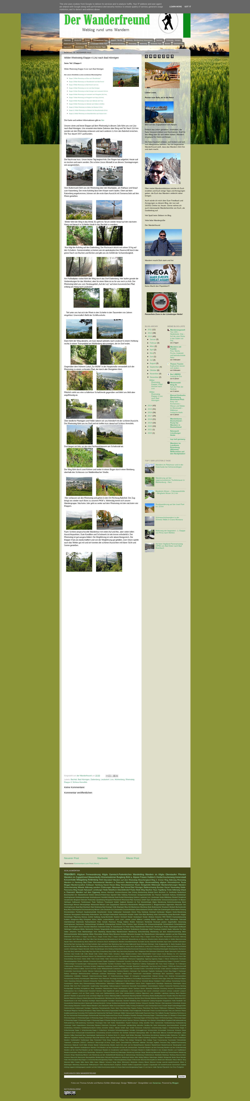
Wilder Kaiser (94, 1062)
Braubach (165, 907)
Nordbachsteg (116, 1003)
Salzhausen (80, 924)
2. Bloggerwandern (159, 905)
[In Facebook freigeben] (114, 776)
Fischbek (111, 964)
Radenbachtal (101, 1013)
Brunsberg (156, 949)
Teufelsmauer (86, 902)
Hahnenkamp (112, 971)
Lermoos (169, 991)
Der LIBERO (175, 374)
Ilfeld (71, 986)
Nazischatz (119, 1000)
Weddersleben (100, 1057)
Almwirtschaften (153, 939)
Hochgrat (106, 914)
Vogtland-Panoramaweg (178, 1042)
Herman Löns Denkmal (166, 976)
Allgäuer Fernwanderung (89, 874)
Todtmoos (100, 902)
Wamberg (101, 932)
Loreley (92, 993)
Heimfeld (104, 897)
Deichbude (84, 956)
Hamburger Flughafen (148, 971)
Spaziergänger (91, 1035)
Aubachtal (153, 941)
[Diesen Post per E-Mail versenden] (107, 776)
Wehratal (108, 1057)
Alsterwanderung (78, 941)
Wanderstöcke (82, 1052)
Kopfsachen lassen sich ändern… (177, 367)
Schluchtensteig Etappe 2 (159, 1028)
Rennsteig (102, 1015)
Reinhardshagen (83, 1015)
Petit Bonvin (155, 1008)
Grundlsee (182, 968)
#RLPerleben (76, 936)
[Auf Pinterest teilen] (117, 776)
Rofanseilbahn (161, 1020)
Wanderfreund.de (166, 1045)
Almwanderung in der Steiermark (117, 939)
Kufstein (67, 919)
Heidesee (67, 914)
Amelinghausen (69, 907)
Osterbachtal (152, 1005)
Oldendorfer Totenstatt (178, 919)
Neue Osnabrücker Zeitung (146, 1000)
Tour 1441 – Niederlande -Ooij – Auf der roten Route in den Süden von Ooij (177, 336)
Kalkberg (97, 917)
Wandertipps (79, 47)
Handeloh (165, 895)
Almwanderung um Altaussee (138, 939)
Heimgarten (136, 976)
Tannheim (126, 929)
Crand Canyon (156, 954)
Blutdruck (116, 946)
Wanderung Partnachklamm (169, 1052)
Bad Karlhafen (92, 944)
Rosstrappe (99, 1023)
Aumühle (175, 941)
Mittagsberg (81, 880)
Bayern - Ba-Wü (116, 40)
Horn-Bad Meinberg (146, 914)
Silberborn (94, 927)
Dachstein (183, 954)
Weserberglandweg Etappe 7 (104, 1059)
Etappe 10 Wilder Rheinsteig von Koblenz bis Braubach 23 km (86, 107)
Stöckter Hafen (105, 1037)
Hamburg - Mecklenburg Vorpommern (139, 40)
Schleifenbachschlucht (88, 1028)
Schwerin (109, 1032)
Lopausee (74, 993)
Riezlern (153, 1020)
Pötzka (184, 1010)
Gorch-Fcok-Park (90, 968)
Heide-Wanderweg (179, 912)
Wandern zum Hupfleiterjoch (177, 1050)
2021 (150, 430)
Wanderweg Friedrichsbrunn (145, 1055)
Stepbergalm (173, 927)
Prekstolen (164, 1010)
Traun (155, 1040)
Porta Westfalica (124, 1010)
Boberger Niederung (166, 946)
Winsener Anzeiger (120, 934)
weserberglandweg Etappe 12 (135, 1067)
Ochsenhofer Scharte (179, 1003)
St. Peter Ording (129, 927)
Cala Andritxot (181, 951)
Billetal (81, 946)
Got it (188, 6)
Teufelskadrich (75, 1040)
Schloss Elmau (121, 924)
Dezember (154, 377)
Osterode (84, 900)
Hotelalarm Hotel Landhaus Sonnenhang (167, 981)
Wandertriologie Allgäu (135, 882)
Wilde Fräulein (75, 1062)
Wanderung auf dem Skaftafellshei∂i (103, 1055)
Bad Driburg (132, 892)
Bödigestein (142, 951)
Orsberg (133, 1005)
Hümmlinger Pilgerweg (72, 917)
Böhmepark (153, 951)
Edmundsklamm (141, 909)
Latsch (131, 991)
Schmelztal (111, 1030)
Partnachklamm (90, 922)
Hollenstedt (114, 914)
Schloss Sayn (132, 924)
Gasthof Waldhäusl (119, 966)
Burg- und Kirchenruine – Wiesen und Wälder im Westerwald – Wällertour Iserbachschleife (177, 407)
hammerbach (176, 1064)
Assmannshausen (121, 892)
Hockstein (154, 978)
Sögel (118, 1037)
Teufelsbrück (135, 929)
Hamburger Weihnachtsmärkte (80, 973)
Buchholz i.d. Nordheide (168, 892)
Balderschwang (150, 887)
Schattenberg (68, 1028)
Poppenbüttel (114, 1010)
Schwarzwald (80, 1032)
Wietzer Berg (182, 1059)
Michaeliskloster (100, 998)
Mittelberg (167, 897)
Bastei (139, 944)
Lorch (117, 919)
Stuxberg (81, 1037)
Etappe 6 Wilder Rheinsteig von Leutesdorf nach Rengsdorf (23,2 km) (88, 94)
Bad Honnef (126, 887)
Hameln (119, 973)
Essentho (128, 961)
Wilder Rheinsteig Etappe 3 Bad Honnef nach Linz (155, 384)
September (155, 367)
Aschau (147, 941)
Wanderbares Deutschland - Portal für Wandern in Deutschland (176, 423)
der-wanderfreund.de (164, 1064)
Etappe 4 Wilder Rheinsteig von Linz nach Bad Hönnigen (84, 88)
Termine (175, 1037)
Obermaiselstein (166, 1003)
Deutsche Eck (109, 909)
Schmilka (132, 1030)
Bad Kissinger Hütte (109, 907)
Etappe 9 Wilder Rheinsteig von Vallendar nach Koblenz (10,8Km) (86, 104)
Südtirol (140, 1037)
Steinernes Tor (175, 1035)
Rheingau (140, 1015)
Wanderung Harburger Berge (136, 1052)
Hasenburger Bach (158, 973)
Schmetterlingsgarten (122, 1030)
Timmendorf (98, 1040)
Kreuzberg (163, 988)
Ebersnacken (114, 959)
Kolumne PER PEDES (163, 917)
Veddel (116, 902)
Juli (151, 360)
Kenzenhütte (70, 880)
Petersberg (146, 1008)
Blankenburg (142, 892)
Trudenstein (75, 1042)
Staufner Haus (151, 890)
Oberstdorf (108, 880)
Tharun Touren (176, 364)
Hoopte (80, 890)
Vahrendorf (135, 1042)
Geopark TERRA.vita (168, 966)
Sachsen (159, 40)
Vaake (169, 929)
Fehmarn (183, 961)
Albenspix (79, 939)
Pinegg (119, 922)
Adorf (74, 939)
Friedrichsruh (78, 966)
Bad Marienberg (114, 944)
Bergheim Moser (180, 944)
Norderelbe (124, 1003)
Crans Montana (167, 954)
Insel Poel (77, 986)
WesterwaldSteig (152, 882)
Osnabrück (182, 897)
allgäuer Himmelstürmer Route (173, 882)
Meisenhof (91, 998)
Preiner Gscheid (155, 1010)
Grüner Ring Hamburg (139, 912)
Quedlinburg (100, 900)
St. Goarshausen (117, 927)
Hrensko (183, 981)
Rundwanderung (169, 1023)
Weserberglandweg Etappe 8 (123, 1059)
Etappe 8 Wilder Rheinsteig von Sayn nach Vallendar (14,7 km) (86, 101)
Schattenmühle (156, 900)
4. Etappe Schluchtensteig (120, 936)
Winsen (146, 1062)
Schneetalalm (162, 1030)
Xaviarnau (157, 1083)
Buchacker (182, 949)
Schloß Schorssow (136, 1028)
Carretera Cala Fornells (72, 954)
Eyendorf (177, 961)
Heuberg (76, 978)
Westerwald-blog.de (175, 384)
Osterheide (80, 922)
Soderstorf (101, 927)
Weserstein (136, 1059)
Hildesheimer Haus (96, 978)
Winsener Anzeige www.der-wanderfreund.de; (164, 1062)
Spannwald (78, 1035)
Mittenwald (155, 885)
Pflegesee (74, 1010)
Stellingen (67, 902)
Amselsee (134, 941)
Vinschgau (149, 1042)
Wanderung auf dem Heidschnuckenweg (165, 932)
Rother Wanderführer (118, 1023)
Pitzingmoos (88, 1010)
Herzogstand (76, 914)
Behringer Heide (153, 944)
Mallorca (119, 995)
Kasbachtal (168, 986)
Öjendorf (159, 1067)
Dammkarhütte (68, 956)
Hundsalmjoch (68, 983)
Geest (159, 966)
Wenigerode (167, 1057)
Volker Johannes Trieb (72, 932)
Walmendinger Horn (89, 932)
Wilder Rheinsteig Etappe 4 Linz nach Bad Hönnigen (156, 396)
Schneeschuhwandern (170, 900)
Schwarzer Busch (70, 1032)
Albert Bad (86, 939)
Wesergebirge (85, 905)
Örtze (175, 1067)
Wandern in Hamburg (73, 882)
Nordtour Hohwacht (142, 1003)
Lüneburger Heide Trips (98, 44)
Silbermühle (156, 1032)
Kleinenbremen (108, 988)
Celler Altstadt (88, 954)
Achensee (176, 936)
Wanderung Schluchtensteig (139, 932)
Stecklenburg (155, 1035)
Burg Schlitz (112, 951)
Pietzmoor (112, 922)
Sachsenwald (121, 1025)
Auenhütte (160, 941)
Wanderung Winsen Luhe (83, 1055)
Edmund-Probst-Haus (102, 895)
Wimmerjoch (126, 1062)
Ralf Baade (109, 1013)
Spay (84, 1035)
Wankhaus (165, 1055)
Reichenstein (74, 1015)
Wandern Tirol (95, 1047)
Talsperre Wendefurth (165, 1037)
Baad (78, 907)
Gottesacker (117, 912)
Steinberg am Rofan (161, 927)
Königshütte (146, 885)
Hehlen (184, 973)
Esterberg (145, 961)
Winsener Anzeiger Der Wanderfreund (141, 934)
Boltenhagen (74, 949)
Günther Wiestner (88, 971)
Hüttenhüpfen (177, 983)
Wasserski (73, 1057)
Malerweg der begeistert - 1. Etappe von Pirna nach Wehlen (170, 532)
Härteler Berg (78, 983)
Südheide (123, 1037)
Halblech (151, 877)
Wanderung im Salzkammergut (126, 1055)
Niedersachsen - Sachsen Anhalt (75, 44)
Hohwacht (86, 981)
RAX (86, 1013)
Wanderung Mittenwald (153, 1052)
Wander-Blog (111, 932)
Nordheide (132, 1003)
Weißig (141, 1057)
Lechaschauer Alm (140, 991)
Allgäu (105, 874)
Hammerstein (137, 973)
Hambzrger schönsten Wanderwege (104, 973)
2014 (150, 406)
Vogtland (123, 902)
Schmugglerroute (141, 1030)
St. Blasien (182, 900)
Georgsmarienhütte (144, 895)
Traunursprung (162, 1040)
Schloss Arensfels (80, 782)
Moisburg (131, 998)
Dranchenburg (68, 959)
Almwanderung (102, 939)
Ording (127, 1005)
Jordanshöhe (85, 986)
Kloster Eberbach (134, 988)
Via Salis (183, 929)
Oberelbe (151, 1003)
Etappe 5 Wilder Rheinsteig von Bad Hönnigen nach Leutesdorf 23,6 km (88, 91)
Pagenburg (95, 1008)
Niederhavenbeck (79, 1003)
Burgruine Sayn (133, 951)
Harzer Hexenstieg (172, 887)
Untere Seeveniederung (123, 1042)
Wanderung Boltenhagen (118, 1052)
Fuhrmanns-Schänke (89, 966)
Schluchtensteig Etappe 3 (177, 1028)
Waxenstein (81, 1057)
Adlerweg (173, 880)
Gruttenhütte (68, 971)
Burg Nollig (85, 951)
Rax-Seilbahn (159, 1013)
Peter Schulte (102, 922)
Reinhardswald (93, 1015)
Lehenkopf (155, 991)
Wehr (184, 932)
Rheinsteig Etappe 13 (84, 1018)
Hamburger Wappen (164, 912)
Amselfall (128, 941)
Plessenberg (106, 1010)
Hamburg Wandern (123, 971)
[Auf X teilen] (112, 776)
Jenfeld (90, 917)
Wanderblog (138, 874)
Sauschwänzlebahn (173, 1025)
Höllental (111, 897)
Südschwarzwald (132, 1037)
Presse (87, 40)
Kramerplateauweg (179, 917)
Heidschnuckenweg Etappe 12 (99, 976)
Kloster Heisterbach (135, 917)
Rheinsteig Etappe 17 (126, 1018)
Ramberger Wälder (119, 1013)
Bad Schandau (124, 944)
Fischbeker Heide (120, 964)
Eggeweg (148, 959)
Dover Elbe (182, 956)
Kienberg (183, 986)
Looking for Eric (176, 376)
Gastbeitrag (108, 966)
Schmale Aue (142, 924)
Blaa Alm (128, 907)
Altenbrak (110, 892)
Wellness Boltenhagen (150, 1057)
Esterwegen (152, 961)
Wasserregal (68, 905)
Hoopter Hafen (133, 914)
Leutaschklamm (108, 919)
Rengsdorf (109, 900)
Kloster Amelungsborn (120, 988)
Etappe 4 (170, 961)
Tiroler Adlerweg (173, 890)
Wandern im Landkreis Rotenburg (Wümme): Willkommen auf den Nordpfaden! (177, 448)
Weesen (77, 905)
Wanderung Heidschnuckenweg (169, 902)
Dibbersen (140, 956)
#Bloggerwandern (145, 905)
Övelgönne (180, 1067)
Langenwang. (124, 991)
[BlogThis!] (109, 776)
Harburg (173, 895)
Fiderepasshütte (92, 964)
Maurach (80, 998)
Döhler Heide (104, 959)
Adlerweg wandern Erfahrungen (98, 887)
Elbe (119, 895)
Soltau (108, 927)
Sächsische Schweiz (92, 929)
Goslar (110, 912)
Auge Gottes (168, 941)
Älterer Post (132, 858)
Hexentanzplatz (85, 978)
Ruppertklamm (81, 1025)
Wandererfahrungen (169, 885)
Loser (122, 919)
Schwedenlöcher (90, 1032)
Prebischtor (92, 900)
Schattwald (100, 924)
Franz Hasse (163, 964)
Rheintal (107, 1020)
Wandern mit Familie (175, 348)
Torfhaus (121, 1040)
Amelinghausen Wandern (117, 941)
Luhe (151, 993)
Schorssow (170, 1030)
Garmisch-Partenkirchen (120, 874)
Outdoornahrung (69, 1008)
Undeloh (164, 929)
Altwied (91, 941)
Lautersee (143, 897)
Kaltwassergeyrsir (115, 986)
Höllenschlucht (120, 983)
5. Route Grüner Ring (136, 936)
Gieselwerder (102, 912)
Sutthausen (76, 902)
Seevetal (86, 927)
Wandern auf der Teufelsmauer (92, 1050)
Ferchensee (132, 895)
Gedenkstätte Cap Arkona (148, 966)
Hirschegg (113, 978)
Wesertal (143, 1059)
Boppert (80, 949)
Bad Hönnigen (84, 779)
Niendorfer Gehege (105, 1003)
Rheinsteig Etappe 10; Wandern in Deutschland (171, 1015)
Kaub (117, 897)
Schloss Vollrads (114, 1028)
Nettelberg (133, 1000)
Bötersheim (173, 951)
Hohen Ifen (170, 978)
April (152, 350)
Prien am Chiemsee (174, 1010)
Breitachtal (127, 949)
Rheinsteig (132, 44)
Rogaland (169, 1020)
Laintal (117, 991)
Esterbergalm (166, 909)
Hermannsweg (68, 978)
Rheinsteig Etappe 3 (72, 1020)
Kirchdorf (124, 917)
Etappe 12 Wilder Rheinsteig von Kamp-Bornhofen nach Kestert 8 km (88, 113)
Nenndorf (126, 1000)
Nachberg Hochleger (88, 1000)
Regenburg (173, 1013)
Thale (94, 902)
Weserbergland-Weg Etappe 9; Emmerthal (81, 1059)
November (154, 374)
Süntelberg (146, 1037)
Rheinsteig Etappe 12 (70, 1018)
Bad (70, 944)
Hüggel (183, 914)
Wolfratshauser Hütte (96, 1064)
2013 (150, 336)
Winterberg (76, 1064)
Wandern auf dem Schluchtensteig (175, 1047)
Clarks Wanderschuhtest (129, 954)
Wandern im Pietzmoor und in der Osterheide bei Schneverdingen (169, 466)
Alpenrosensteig (181, 939)
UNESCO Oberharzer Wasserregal (91, 1042)
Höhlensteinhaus (100, 983)
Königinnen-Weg (77, 919)
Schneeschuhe (152, 1030)
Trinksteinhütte (181, 1040)
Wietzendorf (95, 905)
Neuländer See (181, 1000)
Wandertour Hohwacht (103, 1052)
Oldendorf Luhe (96, 1005)
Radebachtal (92, 1013)
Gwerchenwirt (77, 971)
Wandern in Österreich (115, 882)
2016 (150, 412)
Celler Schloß (98, 954)
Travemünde (172, 1040)
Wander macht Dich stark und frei (121, 1045)
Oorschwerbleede (119, 1005)
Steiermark (150, 927)
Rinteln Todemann (137, 922)
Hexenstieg (85, 914)
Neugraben (158, 1000)
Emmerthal (92, 961)
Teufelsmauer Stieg (87, 1040)
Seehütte (125, 1032)
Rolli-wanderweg (69, 1023)
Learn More (175, 6)
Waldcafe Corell (78, 1045)
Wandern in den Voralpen (159, 1050)
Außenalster (182, 941)
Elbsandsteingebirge (70, 961)
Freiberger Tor (172, 964)
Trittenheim (67, 1042)
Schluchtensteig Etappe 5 (72, 1030)
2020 (150, 426)
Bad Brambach (85, 907)
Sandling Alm (148, 1025)
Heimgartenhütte (146, 976)
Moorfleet (137, 998)
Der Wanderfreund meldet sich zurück (106, 956)
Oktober (153, 370)
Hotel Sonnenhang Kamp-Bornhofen (167, 914)
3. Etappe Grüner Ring (103, 936)
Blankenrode (109, 946)
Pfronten (182, 874)
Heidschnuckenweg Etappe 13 (121, 976)
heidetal (183, 1064)
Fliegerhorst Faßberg (139, 964)
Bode (150, 907)
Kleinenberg (128, 897)
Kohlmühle (156, 988)
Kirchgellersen (85, 988)
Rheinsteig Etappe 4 (85, 1020)
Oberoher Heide (163, 919)
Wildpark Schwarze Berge (107, 1062)
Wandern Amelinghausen (82, 1047)
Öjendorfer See (168, 1067)
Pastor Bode (115, 1008)
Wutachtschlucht (109, 1064)
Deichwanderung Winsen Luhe (93, 909)
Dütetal (91, 895)
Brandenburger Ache (101, 949)
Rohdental (148, 922)
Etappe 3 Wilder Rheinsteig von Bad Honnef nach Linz (83, 84)
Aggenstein (170, 905)
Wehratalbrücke (116, 1057)
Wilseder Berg (108, 934)
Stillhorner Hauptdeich (71, 1037)
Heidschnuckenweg (165, 877)
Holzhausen (123, 914)
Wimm (119, 1062)
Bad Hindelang (96, 907)
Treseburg (156, 929)
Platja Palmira (96, 1010)
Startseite (67, 40)
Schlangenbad (110, 924)
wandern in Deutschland (118, 1067)
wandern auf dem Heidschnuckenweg (98, 1067)
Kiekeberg (176, 986)
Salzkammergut (90, 924)
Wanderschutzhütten (70, 1052)
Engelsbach (111, 961)
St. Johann (121, 1035)
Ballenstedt (132, 944)
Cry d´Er (176, 954)
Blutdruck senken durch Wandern (149, 946)
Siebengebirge (140, 1032)
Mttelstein (154, 998)
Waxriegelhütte (90, 1057)
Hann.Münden (147, 973)
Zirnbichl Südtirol (127, 1064)
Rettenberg (93, 880)
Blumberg (143, 907)
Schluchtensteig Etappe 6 (90, 1030)
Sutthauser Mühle (78, 929)
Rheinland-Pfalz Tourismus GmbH (134, 900)
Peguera (133, 1008)
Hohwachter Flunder (96, 981)
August (153, 363)
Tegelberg (162, 890)
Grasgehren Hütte (127, 968)
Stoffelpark (182, 927)
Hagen (105, 971)
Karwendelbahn (142, 986)
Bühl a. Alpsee (132, 877)
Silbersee (164, 1032)
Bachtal (74, 779)
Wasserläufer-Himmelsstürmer (102, 877)
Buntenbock (181, 892)
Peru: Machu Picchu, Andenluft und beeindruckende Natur (177, 354)
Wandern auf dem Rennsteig (154, 1047)
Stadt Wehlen (130, 1035)
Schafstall (183, 1025)
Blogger (175, 1083)
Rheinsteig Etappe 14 (98, 1018)
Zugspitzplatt (153, 1064)
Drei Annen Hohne (80, 959)
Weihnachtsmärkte (70, 934)
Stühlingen (68, 929)
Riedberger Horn (145, 1020)
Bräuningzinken (174, 949)
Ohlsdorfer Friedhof (79, 1005)
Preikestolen (146, 1010)
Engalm (105, 961)
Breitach (172, 907)
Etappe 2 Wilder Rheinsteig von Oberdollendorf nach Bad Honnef (86, 81)
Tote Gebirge (129, 1040)
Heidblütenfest (68, 976)
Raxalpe (166, 1013)
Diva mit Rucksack (165, 956)
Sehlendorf (132, 1032)
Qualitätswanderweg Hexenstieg (74, 1013)
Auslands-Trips (156, 44)
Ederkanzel (132, 959)
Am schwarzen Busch (101, 941)
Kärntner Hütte (101, 991)
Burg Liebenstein (76, 951)
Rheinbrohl (117, 900)
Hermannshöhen (180, 976)
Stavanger (138, 1035)
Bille (77, 946)
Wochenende (84, 1064)
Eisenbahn (182, 959)
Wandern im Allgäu (154, 874)
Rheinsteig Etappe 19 (154, 1018)
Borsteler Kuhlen (89, 949)
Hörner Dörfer (140, 983)
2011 (150, 330)
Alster (71, 941)
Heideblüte (77, 976)
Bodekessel (177, 946)
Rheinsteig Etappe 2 (167, 1018)
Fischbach (79, 912)
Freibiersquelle (68, 966)
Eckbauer (90, 885)
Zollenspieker (160, 934)
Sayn (148, 900)
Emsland (99, 961)
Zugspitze (145, 1064)
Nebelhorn (112, 890)
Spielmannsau (100, 1035)
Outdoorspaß (79, 1008)
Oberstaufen (171, 874)
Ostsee (159, 1005)
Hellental (155, 976)
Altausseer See (180, 905)
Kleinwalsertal (98, 882)
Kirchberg (77, 988)
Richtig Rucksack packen (119, 1020)
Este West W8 (136, 961)
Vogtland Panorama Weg (162, 1042)
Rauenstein (147, 1013)
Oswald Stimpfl (166, 1005)
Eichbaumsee (174, 959)
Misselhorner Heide (121, 998)
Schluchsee (147, 1028)
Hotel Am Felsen (129, 981)
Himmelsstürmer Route (130, 885)
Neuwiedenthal (68, 1003)
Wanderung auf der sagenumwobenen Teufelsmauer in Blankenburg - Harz (170, 480)
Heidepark (85, 976)
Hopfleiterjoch (119, 981)
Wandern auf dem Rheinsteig (125, 880)
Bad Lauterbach (103, 944)
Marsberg (133, 995)
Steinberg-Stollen (165, 1035)
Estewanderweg (162, 961)
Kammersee (125, 986)
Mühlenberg (120, 779)
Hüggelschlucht (150, 983)
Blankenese (135, 907)
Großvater (157, 968)
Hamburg (99, 885)
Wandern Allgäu (69, 1047)
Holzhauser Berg (108, 981)
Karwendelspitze (153, 986)
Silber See (149, 1032)
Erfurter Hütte (152, 909)
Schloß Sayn (125, 1028)
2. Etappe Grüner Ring (88, 936)
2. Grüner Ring (162, 880)
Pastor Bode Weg (137, 890)
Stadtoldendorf (140, 927)
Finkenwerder (102, 964)
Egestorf (114, 895)
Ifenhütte (67, 986)
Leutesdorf (67, 993)
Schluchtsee (103, 1030)
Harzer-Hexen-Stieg (111, 885)
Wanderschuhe (122, 932)
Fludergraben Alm (152, 964)
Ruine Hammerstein (156, 1023)
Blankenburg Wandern (97, 946)
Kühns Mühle (97, 919)
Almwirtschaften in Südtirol (166, 939)
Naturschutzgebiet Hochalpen (105, 1000)
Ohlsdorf (175, 897)
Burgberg (121, 877)
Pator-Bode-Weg (125, 1008)
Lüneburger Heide (157, 897)
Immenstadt (180, 877)
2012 (150, 333)
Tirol (101, 880)
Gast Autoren (178, 44)
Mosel (143, 998)
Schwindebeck (168, 924)
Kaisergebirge (104, 986)
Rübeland (98, 1025)
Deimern (91, 956)
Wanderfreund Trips (100, 40)
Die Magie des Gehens (150, 956)
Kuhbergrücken (69, 991)
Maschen (175, 995)
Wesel (178, 1057)
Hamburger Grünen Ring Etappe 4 (166, 971)
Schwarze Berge (180, 1030)
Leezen (149, 991)
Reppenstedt (110, 1015)
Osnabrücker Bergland (72, 900)
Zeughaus (118, 1064)
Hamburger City (135, 971)
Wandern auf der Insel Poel (73, 1050)
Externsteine (175, 909)
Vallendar (175, 929)
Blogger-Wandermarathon (74, 885)
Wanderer (148, 1045)
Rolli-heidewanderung (179, 1020)
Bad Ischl (85, 944)
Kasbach (162, 986)
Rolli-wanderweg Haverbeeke (85, 1023)
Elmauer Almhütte (83, 961)
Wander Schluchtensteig (101, 1045)
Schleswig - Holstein (173, 40)
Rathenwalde (139, 1013)
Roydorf (128, 1023)
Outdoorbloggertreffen (179, 1005)
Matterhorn (73, 998)
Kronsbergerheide (180, 988)
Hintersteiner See (96, 914)
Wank (184, 902)
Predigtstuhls (137, 1010)
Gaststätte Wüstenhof (132, 966)
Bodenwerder (157, 907)
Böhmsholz (160, 951)
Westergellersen (152, 1059)
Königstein (87, 919)
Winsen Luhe (104, 905)
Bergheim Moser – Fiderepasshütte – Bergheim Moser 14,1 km (170, 492)
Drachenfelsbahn (129, 909)
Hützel (184, 983)
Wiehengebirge (83, 934)
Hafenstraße (98, 971)
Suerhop (112, 1037)
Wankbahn (158, 1055)
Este (159, 909)
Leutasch (183, 991)
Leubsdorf (105, 779)
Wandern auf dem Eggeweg (88, 892)
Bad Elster (87, 882)
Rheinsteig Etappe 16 (112, 1018)
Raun (153, 1013)
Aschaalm (141, 941)
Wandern (69, 874)
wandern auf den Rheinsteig (175, 934)
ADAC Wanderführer (166, 936)
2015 (150, 409)
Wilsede (81, 887)
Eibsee (167, 959)
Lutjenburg (165, 993)
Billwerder (86, 946)
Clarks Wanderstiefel (144, 954)
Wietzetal (67, 1062)
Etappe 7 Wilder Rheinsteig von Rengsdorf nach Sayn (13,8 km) (86, 97)
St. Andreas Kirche (112, 1035)
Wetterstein (161, 1059)
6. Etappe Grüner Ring (151, 936)
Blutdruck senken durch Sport (128, 946)
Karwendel (133, 986)
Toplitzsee (115, 1040)
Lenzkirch (163, 991)
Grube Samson (166, 968)
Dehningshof (76, 909)
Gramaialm (126, 912)
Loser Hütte (119, 993)
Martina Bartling (155, 995)
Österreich (67, 937)
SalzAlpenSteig (131, 1025)
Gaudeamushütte (90, 912)
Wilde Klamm (85, 1062)
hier (102, 120)
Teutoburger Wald (146, 929)
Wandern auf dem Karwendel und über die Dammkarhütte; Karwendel (122, 1047)
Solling (72, 1035)
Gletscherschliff (181, 966)
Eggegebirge (140, 959)
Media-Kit (77, 40)
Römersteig (90, 1025)
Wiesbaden (168, 1059)
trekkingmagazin (80, 1067)
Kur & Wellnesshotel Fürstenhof (85, 991)
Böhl (147, 951)
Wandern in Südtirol (144, 1050)
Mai (151, 353)
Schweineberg (100, 1032)
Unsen (113, 1042)
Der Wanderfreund (81, 895)
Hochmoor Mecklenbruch (125, 978)
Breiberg (111, 949)
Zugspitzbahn (137, 1064)
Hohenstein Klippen (180, 978)
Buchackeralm (181, 907)
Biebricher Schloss (70, 946)
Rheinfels (133, 1015)
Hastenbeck (170, 973)
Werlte (174, 1057)
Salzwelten (140, 1025)
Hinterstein (105, 978)
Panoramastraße (104, 1008)
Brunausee (142, 949)
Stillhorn (183, 1035)
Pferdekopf (67, 1010)
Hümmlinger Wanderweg (164, 983)
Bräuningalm (164, 949)
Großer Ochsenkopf (146, 968)
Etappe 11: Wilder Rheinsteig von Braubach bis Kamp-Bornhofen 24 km (88, 110)
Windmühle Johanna (137, 1062)
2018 (150, 419)
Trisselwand (108, 902)
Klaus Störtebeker (96, 988)
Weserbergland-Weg (146, 880)
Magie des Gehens (103, 995)
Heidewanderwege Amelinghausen (88, 897)
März (152, 346)
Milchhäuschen (110, 998)
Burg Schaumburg (102, 951)
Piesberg (81, 1010)
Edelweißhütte (123, 959)
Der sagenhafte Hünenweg (127, 956)
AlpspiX (66, 941)
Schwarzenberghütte (155, 924)
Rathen (126, 922)
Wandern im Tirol (133, 902)
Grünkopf (152, 912)
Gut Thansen (156, 895)
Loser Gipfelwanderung (107, 993)
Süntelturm (154, 1037)
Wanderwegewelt (177, 330)
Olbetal (88, 1005)
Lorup (97, 993)
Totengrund (138, 1040)
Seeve (80, 927)
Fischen (129, 964)
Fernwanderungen (81, 964)
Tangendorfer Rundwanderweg (111, 929)
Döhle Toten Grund (93, 959)
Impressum (67, 47)
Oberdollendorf (123, 890)
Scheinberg (76, 1028)
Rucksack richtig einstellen (140, 1023)
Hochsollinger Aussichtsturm (142, 978)
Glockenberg (68, 968)
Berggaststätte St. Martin (167, 944)
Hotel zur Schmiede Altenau (144, 981)
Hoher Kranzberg (69, 981)
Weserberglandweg (118, 44)
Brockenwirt (135, 949)
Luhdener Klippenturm (142, 993)
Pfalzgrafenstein (181, 1008)
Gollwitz (81, 968)
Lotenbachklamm (129, 993)
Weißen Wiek (134, 1057)
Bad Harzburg (76, 944)
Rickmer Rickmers (133, 1020)
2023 (150, 433)
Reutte (120, 1015)
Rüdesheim (105, 1025)
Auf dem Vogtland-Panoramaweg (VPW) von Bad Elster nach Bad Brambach (169, 546)
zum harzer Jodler (151, 1067)
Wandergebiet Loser (179, 1045)
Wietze (175, 1059)
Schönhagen (73, 927)
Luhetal (127, 919)
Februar (153, 343)
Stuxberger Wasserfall (92, 1037)
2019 (150, 423)
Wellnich (160, 1057)
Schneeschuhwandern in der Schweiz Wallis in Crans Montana (169, 519)
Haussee (177, 973)
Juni (152, 357)
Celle (81, 954)
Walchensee (68, 1045)
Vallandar (143, 1042)
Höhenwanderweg (89, 983)
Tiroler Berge (106, 1040)
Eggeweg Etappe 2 (158, 959)
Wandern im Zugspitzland (76, 877)
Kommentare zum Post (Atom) (86, 863)
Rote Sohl (107, 1023)
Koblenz (136, 897)
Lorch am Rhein (84, 993)
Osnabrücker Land (142, 1005)
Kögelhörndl (110, 991)
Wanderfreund (156, 1045)
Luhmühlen (157, 993)
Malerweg (143, 44)
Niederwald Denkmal (92, 1003)
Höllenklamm (111, 983)
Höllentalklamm (130, 983)
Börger (167, 951)
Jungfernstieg (94, 986)
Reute (116, 1015)
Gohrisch (76, 968)
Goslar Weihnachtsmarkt (105, 968)
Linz (112, 779)
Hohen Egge (162, 978)
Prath (131, 1010)
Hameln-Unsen (127, 973)
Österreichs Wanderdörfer (129, 905)
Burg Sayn (92, 951)
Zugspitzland (114, 905)
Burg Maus (68, 909)
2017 (150, 416)
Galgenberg (100, 966)
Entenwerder (120, 961)
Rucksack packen (160, 922)
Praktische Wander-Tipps (97, 47)
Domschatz (174, 956)
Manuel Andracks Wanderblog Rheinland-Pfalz (178, 397)
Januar (153, 339)
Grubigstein (175, 968)
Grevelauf (136, 968)
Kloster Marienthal (146, 988)
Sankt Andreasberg (159, 1025)
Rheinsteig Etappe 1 (149, 1015)
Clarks (106, 954)
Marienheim (125, 995)
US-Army (107, 1042)
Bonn (156, 892)
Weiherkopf (125, 1057)
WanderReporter (138, 1045)
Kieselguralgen (68, 988)
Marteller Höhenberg (142, 995)
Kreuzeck (171, 988)
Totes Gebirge (147, 1040)
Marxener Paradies (166, 995)
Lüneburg (172, 993)
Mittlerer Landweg (143, 919)
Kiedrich (117, 917)
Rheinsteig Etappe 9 (98, 1020)
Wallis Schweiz (88, 1045)
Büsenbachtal (69, 895)
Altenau (103, 892)
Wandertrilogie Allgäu (149, 902)
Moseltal (147, 998)
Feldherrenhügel (69, 964)
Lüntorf (133, 919)
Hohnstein (79, 981)
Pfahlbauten (171, 1008)
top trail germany (177, 439)
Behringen (144, 944)
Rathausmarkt (130, 1013)
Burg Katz (67, 951)
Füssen (143, 877)
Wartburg (173, 1055)
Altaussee (116, 887)
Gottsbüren (116, 968)
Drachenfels (118, 909)
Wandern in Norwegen (130, 1050)
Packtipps (88, 1008)
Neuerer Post (71, 858)
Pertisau (139, 1008)
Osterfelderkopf (69, 922)
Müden (153, 919)
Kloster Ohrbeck (148, 917)
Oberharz (158, 1003)
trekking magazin (69, 1067)
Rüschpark (112, 1025)
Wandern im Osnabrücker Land (113, 1050)
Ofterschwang (68, 1005)
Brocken (160, 887)
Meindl (85, 998)
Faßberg (124, 895)
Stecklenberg (146, 1035)
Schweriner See (117, 1032)
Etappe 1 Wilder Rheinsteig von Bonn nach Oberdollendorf (84, 78)
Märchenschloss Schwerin (165, 998)
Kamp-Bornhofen (107, 917)
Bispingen (120, 907)
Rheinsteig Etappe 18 (140, 1018)
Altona (87, 941)
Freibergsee (182, 964)
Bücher (167, 44)
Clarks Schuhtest (114, 954)
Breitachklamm (119, 949)
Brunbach (150, 949)
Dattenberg (95, 779)
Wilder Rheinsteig (95, 934)
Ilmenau (84, 917)
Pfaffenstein (163, 1008)
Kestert (121, 897)
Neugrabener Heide (169, 1000)
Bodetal (151, 892)
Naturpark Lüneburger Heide (175, 433)
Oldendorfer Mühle (107, 1005)
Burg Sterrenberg (122, 951)
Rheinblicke (126, 1015)
